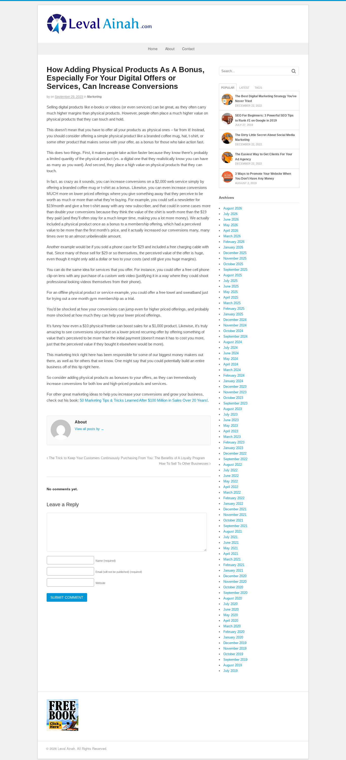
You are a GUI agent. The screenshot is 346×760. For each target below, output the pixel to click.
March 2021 (232, 559)
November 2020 (234, 581)
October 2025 (233, 264)
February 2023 (233, 442)
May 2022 (230, 481)
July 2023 (230, 414)
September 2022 (235, 459)
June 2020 (231, 609)
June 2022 (231, 476)
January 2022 (233, 503)
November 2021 (234, 515)
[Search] (294, 71)
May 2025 (230, 292)
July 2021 (230, 537)
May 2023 (230, 425)
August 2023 (232, 409)
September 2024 (235, 336)
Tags (258, 87)
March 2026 (232, 236)
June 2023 (231, 420)
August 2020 (232, 598)
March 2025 (232, 303)
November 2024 (234, 325)
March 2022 (232, 492)
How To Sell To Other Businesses (184, 463)
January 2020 (233, 637)
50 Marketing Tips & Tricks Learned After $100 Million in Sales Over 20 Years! (144, 400)
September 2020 (235, 593)
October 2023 (233, 398)
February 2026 (233, 242)
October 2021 (233, 520)
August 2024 (232, 342)
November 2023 (234, 392)
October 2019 (233, 654)
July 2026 (230, 214)
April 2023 (230, 431)
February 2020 (233, 632)
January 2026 (233, 247)
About (170, 48)
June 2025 (231, 286)
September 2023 (235, 403)
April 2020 (230, 620)
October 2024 (233, 331)
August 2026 (232, 208)
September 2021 (235, 526)
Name (105, 560)
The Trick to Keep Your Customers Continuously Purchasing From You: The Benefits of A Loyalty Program (126, 458)
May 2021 (230, 548)
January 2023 (233, 448)
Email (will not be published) (118, 571)
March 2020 (232, 626)
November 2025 (234, 258)
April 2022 (230, 487)
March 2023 (232, 437)
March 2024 (232, 370)
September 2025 (235, 269)
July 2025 (230, 281)
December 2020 (234, 576)
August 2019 (232, 665)
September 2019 (235, 659)
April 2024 (230, 364)
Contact (188, 48)
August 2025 (232, 275)
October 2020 (233, 587)
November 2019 (234, 648)
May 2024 (230, 359)
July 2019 (230, 671)
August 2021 (232, 531)
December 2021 (234, 509)
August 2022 (232, 464)
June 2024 (231, 353)
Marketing (94, 96)
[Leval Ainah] (101, 32)
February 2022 (233, 498)
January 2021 (233, 570)
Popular (227, 87)
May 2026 (230, 225)
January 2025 (233, 314)
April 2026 (230, 230)
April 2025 (230, 297)
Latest (244, 87)
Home (153, 48)
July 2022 (230, 470)
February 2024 (233, 375)
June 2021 (231, 542)
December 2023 (234, 386)
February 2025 (233, 308)
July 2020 (230, 604)
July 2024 (230, 347)
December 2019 (234, 643)
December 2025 (234, 253)
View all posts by (89, 429)
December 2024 (234, 320)
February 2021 (233, 565)
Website (100, 582)
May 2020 (230, 615)
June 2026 (231, 219)
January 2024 (233, 381)
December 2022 (234, 453)
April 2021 (230, 554)
